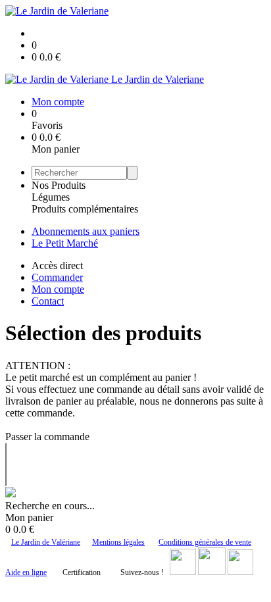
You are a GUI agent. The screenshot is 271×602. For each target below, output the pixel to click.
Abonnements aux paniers (85, 231)
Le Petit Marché (65, 243)
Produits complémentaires (85, 208)
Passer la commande (47, 436)
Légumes (51, 197)
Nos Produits (59, 185)
